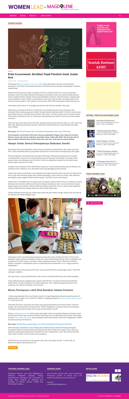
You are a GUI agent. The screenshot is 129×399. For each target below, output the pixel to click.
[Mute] (115, 195)
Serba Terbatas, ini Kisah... (105, 141)
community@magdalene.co (57, 384)
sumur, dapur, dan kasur (22, 317)
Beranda (13, 15)
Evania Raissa (24, 81)
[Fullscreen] (118, 195)
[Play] (89, 195)
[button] (104, 187)
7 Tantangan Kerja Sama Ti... (106, 161)
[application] (103, 187)
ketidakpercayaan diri (21, 313)
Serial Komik (46, 15)
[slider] (102, 195)
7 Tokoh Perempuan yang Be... (107, 151)
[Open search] (119, 15)
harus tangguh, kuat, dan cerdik (30, 84)
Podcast (32, 15)
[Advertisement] (103, 96)
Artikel (23, 15)
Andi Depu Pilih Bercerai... (105, 121)
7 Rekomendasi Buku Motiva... (107, 131)
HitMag (118, 396)
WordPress (109, 396)
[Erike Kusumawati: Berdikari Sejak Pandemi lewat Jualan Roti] (45, 49)
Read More (12, 347)
